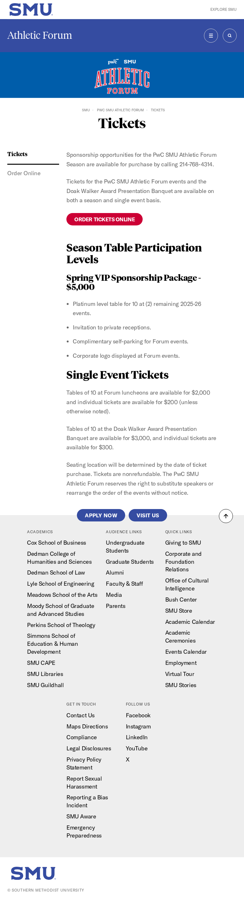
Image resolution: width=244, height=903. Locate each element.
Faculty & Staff (124, 583)
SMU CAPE (41, 662)
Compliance (81, 737)
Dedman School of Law (56, 572)
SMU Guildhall (45, 685)
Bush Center (181, 599)
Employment (180, 662)
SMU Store (178, 610)
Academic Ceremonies (180, 636)
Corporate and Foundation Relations (183, 561)
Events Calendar (186, 651)
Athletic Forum (39, 35)
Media (114, 594)
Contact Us (80, 715)
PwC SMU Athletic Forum (120, 110)
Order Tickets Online (104, 219)
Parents (115, 606)
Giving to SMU (183, 542)
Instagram (138, 726)
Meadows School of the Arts (62, 594)
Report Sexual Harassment (84, 782)
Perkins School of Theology (61, 625)
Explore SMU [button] (223, 9)
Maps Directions (87, 726)
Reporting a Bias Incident (87, 801)
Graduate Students (129, 561)
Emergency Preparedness (83, 831)
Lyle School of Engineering (60, 583)
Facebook (138, 715)
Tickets (17, 153)
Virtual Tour (179, 674)
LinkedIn (137, 737)
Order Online (23, 173)
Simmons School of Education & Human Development (52, 643)
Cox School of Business (56, 542)
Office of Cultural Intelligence (187, 584)
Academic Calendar (190, 621)
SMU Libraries (45, 674)
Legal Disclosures (88, 748)
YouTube (137, 748)
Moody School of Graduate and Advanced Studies (60, 609)
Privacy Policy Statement (83, 763)
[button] (226, 516)
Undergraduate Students (125, 546)
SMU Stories (180, 685)
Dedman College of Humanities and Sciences (59, 557)
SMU (86, 110)
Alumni (115, 572)
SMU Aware (81, 816)
